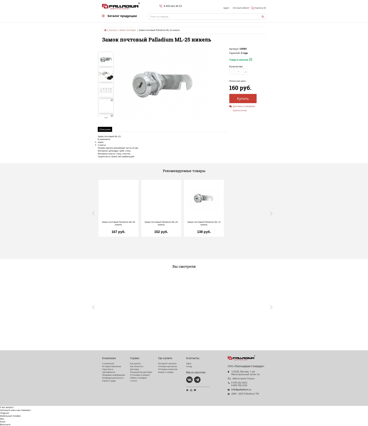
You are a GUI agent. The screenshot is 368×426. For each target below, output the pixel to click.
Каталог (113, 30)
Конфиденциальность (113, 377)
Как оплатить (136, 366)
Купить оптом (240, 110)
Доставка (134, 369)
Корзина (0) (260, 7)
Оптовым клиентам (167, 369)
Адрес (226, 7)
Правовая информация (113, 375)
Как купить (135, 363)
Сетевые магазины (167, 366)
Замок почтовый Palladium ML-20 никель (161, 223)
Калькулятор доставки (141, 372)
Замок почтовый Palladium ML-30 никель (118, 223)
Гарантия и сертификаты (108, 370)
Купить (243, 98)
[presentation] (95, 215)
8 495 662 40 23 (173, 6)
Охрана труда (109, 380)
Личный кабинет (241, 7)
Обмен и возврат (138, 377)
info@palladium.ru (241, 389)
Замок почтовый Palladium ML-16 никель (204, 223)
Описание (105, 129)
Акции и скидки (166, 372)
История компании (111, 366)
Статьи (133, 380)
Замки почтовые (127, 30)
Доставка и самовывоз (244, 106)
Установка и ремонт (140, 375)
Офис (188, 363)
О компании (108, 363)
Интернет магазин (167, 363)
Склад (189, 366)
